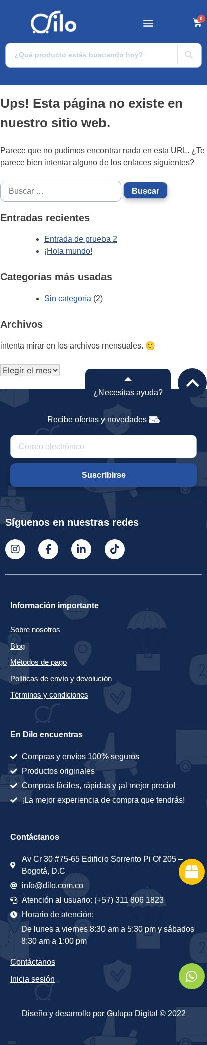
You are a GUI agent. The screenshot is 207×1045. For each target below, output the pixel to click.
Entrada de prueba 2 (80, 239)
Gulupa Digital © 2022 (146, 1013)
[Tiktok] (115, 549)
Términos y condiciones (49, 694)
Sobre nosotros (35, 629)
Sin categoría (67, 298)
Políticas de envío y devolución (61, 678)
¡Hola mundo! (68, 251)
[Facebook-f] (48, 549)
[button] (148, 23)
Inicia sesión (32, 979)
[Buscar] (188, 55)
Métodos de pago (38, 662)
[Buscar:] (61, 191)
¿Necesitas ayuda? (128, 392)
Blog (17, 646)
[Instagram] (15, 549)
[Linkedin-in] (81, 549)
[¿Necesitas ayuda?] (128, 379)
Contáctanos (32, 962)
